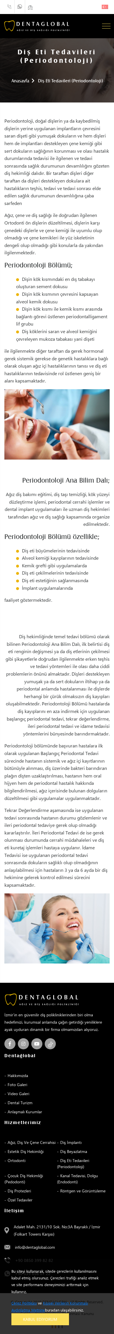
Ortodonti (16, 1160)
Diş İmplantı (71, 1142)
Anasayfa (20, 81)
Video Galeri (18, 1093)
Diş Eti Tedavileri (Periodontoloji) (73, 1163)
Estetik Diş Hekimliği (26, 1151)
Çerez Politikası (24, 1302)
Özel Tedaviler (20, 1200)
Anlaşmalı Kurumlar (25, 1111)
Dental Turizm (20, 1102)
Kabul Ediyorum (40, 1319)
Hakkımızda (18, 1075)
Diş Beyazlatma (73, 1151)
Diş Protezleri (19, 1191)
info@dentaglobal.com (35, 1247)
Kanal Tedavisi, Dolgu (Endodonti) (77, 1179)
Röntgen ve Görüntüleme (83, 1191)
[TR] (105, 7)
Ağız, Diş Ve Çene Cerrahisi (32, 1142)
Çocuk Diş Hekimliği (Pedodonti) (23, 1179)
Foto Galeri (17, 1084)
